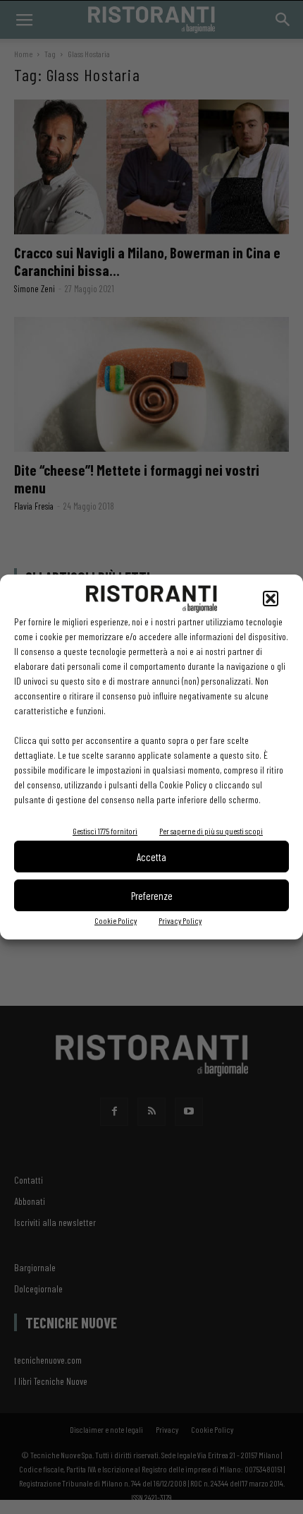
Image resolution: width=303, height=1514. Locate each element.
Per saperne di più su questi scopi (211, 831)
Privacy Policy (180, 920)
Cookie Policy (115, 920)
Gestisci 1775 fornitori (105, 831)
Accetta (151, 857)
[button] (271, 598)
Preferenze (152, 895)
